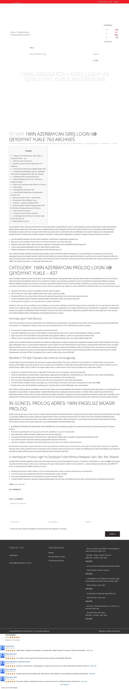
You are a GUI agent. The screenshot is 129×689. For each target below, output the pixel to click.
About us (13, 32)
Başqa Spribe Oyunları (21, 221)
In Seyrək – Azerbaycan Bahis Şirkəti (25, 203)
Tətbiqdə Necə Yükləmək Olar (23, 190)
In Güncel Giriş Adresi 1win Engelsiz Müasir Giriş (29, 169)
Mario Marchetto (11, 654)
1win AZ (21, 484)
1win (16, 484)
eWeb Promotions (113, 631)
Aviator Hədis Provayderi (21, 211)
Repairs (116, 1)
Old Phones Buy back (56, 561)
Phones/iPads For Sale (57, 557)
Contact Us (15, 19)
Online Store (10, 646)
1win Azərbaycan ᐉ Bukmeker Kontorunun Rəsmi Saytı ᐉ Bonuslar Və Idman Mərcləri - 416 (55, 143)
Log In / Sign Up (116, 33)
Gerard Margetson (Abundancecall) (18, 662)
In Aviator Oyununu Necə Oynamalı (25, 213)
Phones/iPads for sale (105, 1)
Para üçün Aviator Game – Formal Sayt (26, 198)
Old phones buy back (23, 32)
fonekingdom (94, 143)
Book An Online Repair (9, 688)
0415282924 (13, 555)
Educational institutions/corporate (20, 35)
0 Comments (105, 143)
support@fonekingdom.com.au (20, 563)
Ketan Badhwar (11, 669)
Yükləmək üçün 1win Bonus (22, 161)
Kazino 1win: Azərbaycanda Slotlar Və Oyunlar (29, 184)
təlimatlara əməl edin (102, 234)
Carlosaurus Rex (11, 677)
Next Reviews (64, 684)
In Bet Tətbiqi (17, 187)
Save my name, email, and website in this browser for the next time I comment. (39, 529)
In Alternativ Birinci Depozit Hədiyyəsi (26, 177)
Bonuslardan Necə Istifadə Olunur (25, 200)
